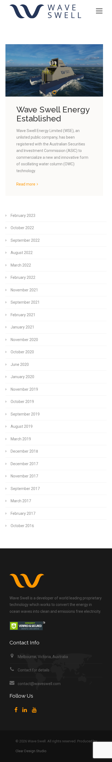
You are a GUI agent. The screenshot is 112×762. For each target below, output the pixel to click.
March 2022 (21, 265)
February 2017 (23, 513)
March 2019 (21, 439)
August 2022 (22, 252)
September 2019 (25, 414)
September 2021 (25, 302)
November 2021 (24, 290)
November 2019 (24, 389)
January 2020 (22, 377)
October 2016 (22, 526)
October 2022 (22, 228)
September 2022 (25, 240)
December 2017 (24, 464)
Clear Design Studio (30, 751)
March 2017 (21, 501)
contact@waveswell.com (39, 684)
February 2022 (23, 277)
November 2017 (24, 476)
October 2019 (22, 401)
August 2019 (22, 426)
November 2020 (24, 339)
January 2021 (22, 327)
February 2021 (23, 315)
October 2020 (22, 352)
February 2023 (23, 215)
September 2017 (25, 488)
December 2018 (24, 451)
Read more (25, 184)
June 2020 (20, 364)
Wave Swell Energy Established (52, 114)
